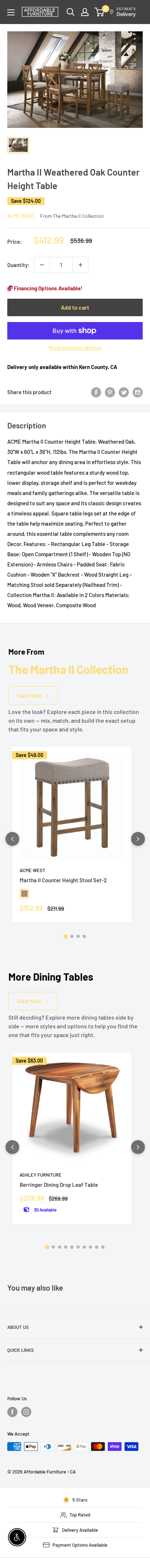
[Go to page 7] (84, 1247)
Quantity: (18, 265)
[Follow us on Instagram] (26, 1412)
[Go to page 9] (96, 1247)
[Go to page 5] (72, 1247)
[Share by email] (138, 391)
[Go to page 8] (90, 1247)
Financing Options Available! (47, 288)
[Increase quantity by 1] (80, 264)
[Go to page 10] (102, 1247)
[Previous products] (12, 839)
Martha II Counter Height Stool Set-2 (63, 880)
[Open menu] (11, 12)
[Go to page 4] (84, 936)
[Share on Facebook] (96, 391)
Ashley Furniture (41, 1175)
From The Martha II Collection (72, 216)
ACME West (21, 216)
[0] (99, 12)
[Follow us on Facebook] (12, 1412)
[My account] (84, 12)
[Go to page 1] (66, 936)
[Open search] (71, 12)
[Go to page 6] (78, 1247)
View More (29, 695)
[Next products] (138, 839)
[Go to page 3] (78, 936)
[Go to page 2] (72, 936)
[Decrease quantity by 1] (42, 264)
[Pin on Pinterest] (110, 391)
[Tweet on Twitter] (124, 391)
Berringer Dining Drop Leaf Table (59, 1184)
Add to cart (75, 307)
